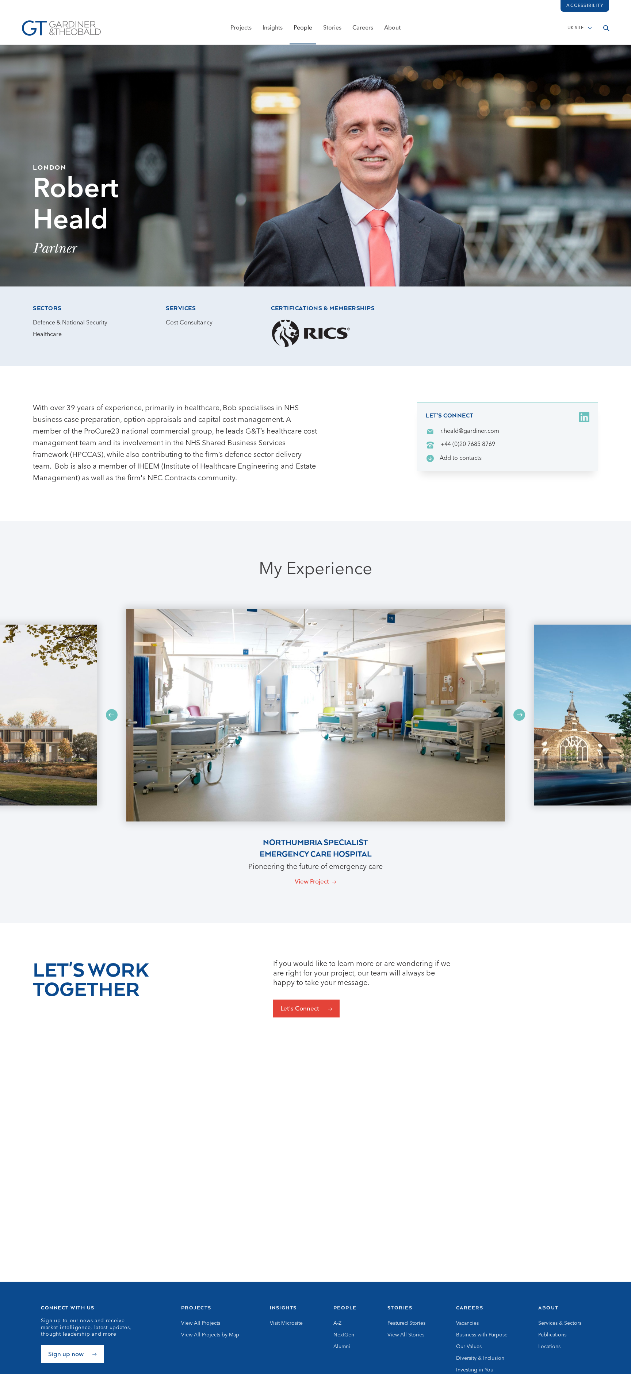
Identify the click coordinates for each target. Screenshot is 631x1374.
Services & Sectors (559, 1323)
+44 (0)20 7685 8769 (467, 444)
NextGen (343, 1335)
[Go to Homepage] (61, 28)
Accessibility (584, 6)
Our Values (469, 1346)
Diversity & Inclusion (480, 1358)
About (392, 28)
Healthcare (47, 335)
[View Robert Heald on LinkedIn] (584, 417)
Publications (552, 1335)
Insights (273, 28)
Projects (241, 28)
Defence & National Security (70, 323)
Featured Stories (406, 1323)
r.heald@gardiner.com (469, 431)
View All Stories (405, 1335)
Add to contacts (461, 458)
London (49, 167)
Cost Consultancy (189, 323)
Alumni (341, 1346)
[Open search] (606, 28)
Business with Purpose (482, 1335)
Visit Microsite (286, 1323)
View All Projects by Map (210, 1335)
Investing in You (474, 1370)
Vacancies (467, 1323)
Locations (549, 1346)
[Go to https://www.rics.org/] (311, 333)
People (303, 28)
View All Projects (200, 1323)
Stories (332, 28)
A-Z (337, 1323)
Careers (362, 28)
